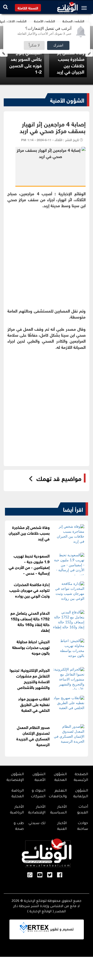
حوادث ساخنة (82, 826)
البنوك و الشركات (38, 794)
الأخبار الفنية (62, 826)
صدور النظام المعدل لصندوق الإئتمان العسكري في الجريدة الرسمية (33, 735)
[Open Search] (5, 6)
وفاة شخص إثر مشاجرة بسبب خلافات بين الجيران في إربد (70, 61)
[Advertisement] (46, 255)
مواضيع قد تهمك (58, 478)
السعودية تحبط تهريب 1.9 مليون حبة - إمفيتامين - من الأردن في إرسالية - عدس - (29, 564)
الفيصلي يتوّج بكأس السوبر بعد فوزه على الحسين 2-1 (25, 61)
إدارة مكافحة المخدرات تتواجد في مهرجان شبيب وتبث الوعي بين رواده (29, 590)
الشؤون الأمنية (67, 99)
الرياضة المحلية (17, 794)
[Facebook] (59, 875)
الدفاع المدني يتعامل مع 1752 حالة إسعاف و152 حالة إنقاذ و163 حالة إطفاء (30, 621)
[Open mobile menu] (85, 8)
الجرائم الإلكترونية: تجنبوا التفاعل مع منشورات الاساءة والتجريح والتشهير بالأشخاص (30, 678)
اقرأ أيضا (73, 509)
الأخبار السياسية (58, 810)
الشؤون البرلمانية (80, 794)
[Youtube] (39, 875)
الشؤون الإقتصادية (15, 777)
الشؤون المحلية (60, 777)
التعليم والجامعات (58, 794)
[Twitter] (49, 875)
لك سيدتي (37, 824)
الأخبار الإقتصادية (36, 810)
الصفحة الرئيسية (81, 777)
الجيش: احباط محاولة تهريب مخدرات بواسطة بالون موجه (31, 647)
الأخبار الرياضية (17, 810)
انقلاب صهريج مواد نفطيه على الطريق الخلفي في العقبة (34, 704)
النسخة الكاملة (28, 7)
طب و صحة (19, 826)
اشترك (58, 45)
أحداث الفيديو (82, 810)
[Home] (67, 6)
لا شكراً (34, 45)
